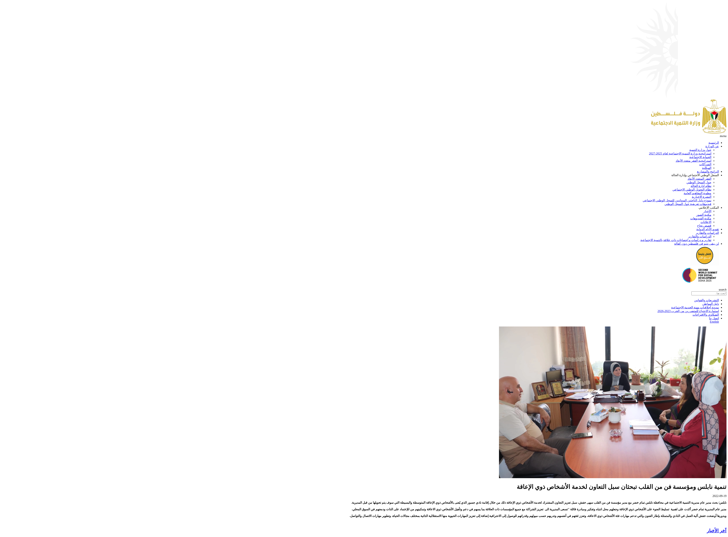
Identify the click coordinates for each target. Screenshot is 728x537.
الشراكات (705, 164)
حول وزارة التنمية (700, 149)
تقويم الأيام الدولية (707, 229)
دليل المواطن (710, 303)
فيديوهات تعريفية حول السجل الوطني (687, 204)
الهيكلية (706, 168)
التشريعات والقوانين (706, 300)
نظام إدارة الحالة (701, 186)
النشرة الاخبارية (701, 196)
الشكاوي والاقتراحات (706, 314)
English (714, 321)
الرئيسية (713, 142)
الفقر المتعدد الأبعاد (699, 178)
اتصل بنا (714, 318)
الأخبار (707, 211)
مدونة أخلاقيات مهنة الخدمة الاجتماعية (695, 307)
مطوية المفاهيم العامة (697, 193)
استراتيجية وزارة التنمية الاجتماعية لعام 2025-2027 (680, 153)
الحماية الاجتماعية (700, 157)
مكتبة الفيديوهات (700, 218)
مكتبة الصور (703, 214)
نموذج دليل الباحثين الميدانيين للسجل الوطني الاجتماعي (677, 200)
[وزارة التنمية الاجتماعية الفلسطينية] (688, 132)
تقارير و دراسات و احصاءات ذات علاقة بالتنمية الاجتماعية (675, 240)
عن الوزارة (712, 146)
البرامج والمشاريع (708, 171)
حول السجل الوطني (698, 182)
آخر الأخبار (716, 530)
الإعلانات (706, 222)
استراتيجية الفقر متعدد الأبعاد (693, 160)
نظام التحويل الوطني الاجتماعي (691, 189)
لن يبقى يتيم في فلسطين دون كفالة (696, 243)
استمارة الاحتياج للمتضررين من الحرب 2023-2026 (688, 311)
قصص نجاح (704, 225)
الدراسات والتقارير (707, 232)
